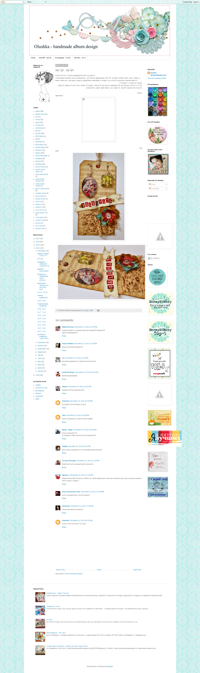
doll (36, 131)
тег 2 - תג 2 (41, 328)
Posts (153, 184)
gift (36, 139)
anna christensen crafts (71, 492)
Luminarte (39, 396)
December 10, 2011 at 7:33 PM (88, 461)
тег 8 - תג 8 (41, 309)
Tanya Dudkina (67, 344)
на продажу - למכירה (62, 58)
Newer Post (60, 570)
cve (63, 358)
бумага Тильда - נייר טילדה (43, 255)
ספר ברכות (39, 226)
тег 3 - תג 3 (41, 325)
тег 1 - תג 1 (41, 331)
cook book (39, 128)
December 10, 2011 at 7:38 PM (81, 475)
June (40, 358)
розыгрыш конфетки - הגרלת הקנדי (42, 336)
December (42, 251)
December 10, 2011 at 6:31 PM (79, 446)
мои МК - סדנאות (45, 58)
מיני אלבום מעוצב (41, 213)
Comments (155, 189)
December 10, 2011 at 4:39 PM (77, 415)
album (37, 111)
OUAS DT (39, 150)
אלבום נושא (39, 196)
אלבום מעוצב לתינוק (42, 189)
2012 (38, 245)
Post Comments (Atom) (73, 574)
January (41, 371)
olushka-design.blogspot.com (158, 74)
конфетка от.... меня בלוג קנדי (58, 593)
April (39, 365)
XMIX (37, 399)
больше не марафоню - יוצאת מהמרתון (43, 277)
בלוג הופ (40, 259)
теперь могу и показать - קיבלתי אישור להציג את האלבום (67, 646)
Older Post (137, 570)
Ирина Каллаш (68, 327)
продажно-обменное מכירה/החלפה (43, 264)
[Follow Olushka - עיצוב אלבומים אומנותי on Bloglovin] (44, 101)
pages (37, 153)
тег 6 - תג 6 (41, 315)
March (40, 368)
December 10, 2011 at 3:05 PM (87, 372)
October (41, 346)
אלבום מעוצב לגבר (41, 174)
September (42, 349)
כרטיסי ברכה (39, 210)
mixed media (40, 147)
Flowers (38, 393)
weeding (38, 164)
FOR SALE (39, 136)
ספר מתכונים (39, 228)
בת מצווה (38, 204)
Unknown (65, 401)
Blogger (110, 666)
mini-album (39, 145)
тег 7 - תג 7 (41, 312)
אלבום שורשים (40, 199)
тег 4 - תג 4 (41, 322)
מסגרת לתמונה (40, 220)
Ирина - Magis (67, 430)
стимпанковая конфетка (42, 305)
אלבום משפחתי (40, 193)
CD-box (38, 125)
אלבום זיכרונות (40, 167)
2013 (38, 242)
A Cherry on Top (41, 388)
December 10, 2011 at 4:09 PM (81, 401)
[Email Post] (97, 310)
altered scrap (40, 114)
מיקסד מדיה (39, 217)
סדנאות (38, 223)
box (36, 117)
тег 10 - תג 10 (42, 292)
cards (37, 122)
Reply (64, 336)
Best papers (39, 391)
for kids (38, 133)
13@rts (38, 385)
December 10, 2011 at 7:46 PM (82, 506)
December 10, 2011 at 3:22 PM (80, 387)
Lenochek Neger (68, 372)
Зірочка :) (66, 475)
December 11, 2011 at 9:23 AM (81, 520)
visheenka (66, 506)
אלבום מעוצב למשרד (39, 185)
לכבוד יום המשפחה (53, 606)
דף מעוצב (38, 207)
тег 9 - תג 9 (41, 301)
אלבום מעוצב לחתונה (39, 180)
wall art (38, 161)
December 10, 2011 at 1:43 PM (85, 344)
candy (37, 120)
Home (33, 58)
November (42, 342)
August (40, 352)
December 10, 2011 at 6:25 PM (85, 430)
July (39, 355)
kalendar (38, 142)
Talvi (63, 415)
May (39, 362)
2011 (38, 248)
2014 (38, 239)
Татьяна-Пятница (69, 461)
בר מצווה (38, 201)
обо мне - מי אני (80, 58)
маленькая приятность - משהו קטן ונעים (43, 286)
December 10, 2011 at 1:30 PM (86, 327)
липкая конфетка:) (42, 296)
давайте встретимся (42, 270)
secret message (41, 156)
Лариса (65, 387)
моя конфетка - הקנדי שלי (56, 633)
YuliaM (64, 446)
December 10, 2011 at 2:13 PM (77, 358)
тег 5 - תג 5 (41, 318)
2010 (38, 375)
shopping (38, 158)
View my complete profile (157, 78)
